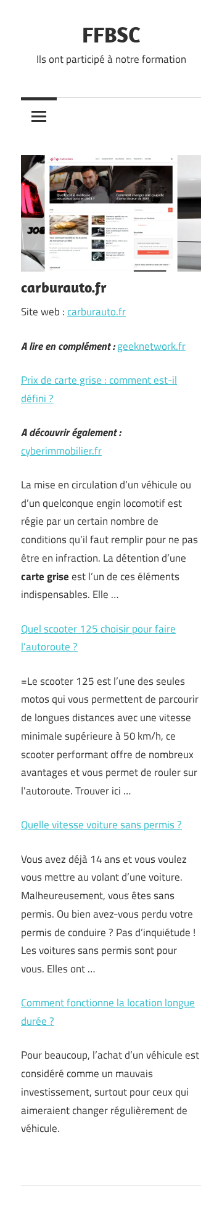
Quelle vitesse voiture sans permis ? (101, 825)
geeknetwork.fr (151, 346)
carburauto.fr (96, 312)
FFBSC (111, 34)
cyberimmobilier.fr (61, 451)
